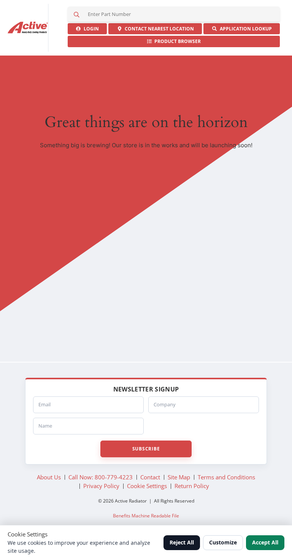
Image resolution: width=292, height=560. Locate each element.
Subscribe (146, 448)
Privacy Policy (101, 486)
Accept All (265, 542)
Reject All (182, 542)
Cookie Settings (147, 486)
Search (77, 14)
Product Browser (176, 41)
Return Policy (192, 486)
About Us (49, 477)
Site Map (179, 477)
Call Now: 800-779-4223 (100, 477)
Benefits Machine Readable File (146, 516)
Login (90, 28)
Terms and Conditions (226, 477)
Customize (223, 542)
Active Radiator (28, 28)
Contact (158, 28)
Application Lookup (244, 28)
